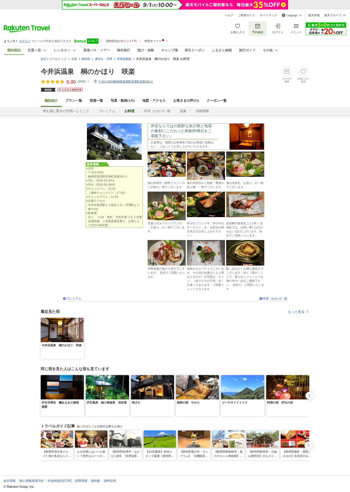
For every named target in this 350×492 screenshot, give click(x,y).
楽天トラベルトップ (53, 59)
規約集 (95, 480)
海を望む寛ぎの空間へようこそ (66, 111)
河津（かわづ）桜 (157, 111)
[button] (81, 321)
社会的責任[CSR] (59, 480)
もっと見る (296, 312)
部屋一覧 (96, 100)
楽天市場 (314, 15)
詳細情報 (202, 111)
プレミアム (107, 111)
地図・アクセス (154, 100)
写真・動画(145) (123, 100)
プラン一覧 (73, 100)
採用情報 (81, 480)
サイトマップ (268, 15)
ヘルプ (229, 15)
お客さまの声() (186, 100)
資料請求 (110, 480)
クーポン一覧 (217, 100)
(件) (82, 81)
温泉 (183, 111)
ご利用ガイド (246, 15)
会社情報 (9, 480)
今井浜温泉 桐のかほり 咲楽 (88, 71)
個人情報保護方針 (31, 480)
